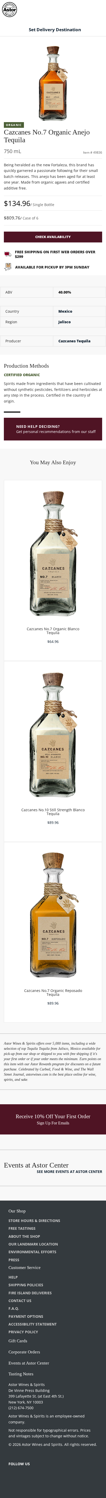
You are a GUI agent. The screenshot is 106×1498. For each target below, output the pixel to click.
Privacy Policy (23, 1331)
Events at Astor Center (28, 1363)
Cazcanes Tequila (74, 340)
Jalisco (64, 321)
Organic (14, 125)
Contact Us (19, 1300)
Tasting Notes (20, 1373)
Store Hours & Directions (34, 1220)
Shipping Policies (25, 1284)
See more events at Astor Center (69, 1171)
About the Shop (24, 1236)
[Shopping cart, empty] (92, 8)
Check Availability (53, 236)
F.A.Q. (13, 1308)
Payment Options (25, 1316)
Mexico (65, 311)
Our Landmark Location (33, 1244)
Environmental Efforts (32, 1251)
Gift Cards (17, 1340)
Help (13, 1277)
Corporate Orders (24, 1352)
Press (13, 1259)
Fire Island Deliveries (30, 1292)
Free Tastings (22, 1228)
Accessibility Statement (32, 1324)
